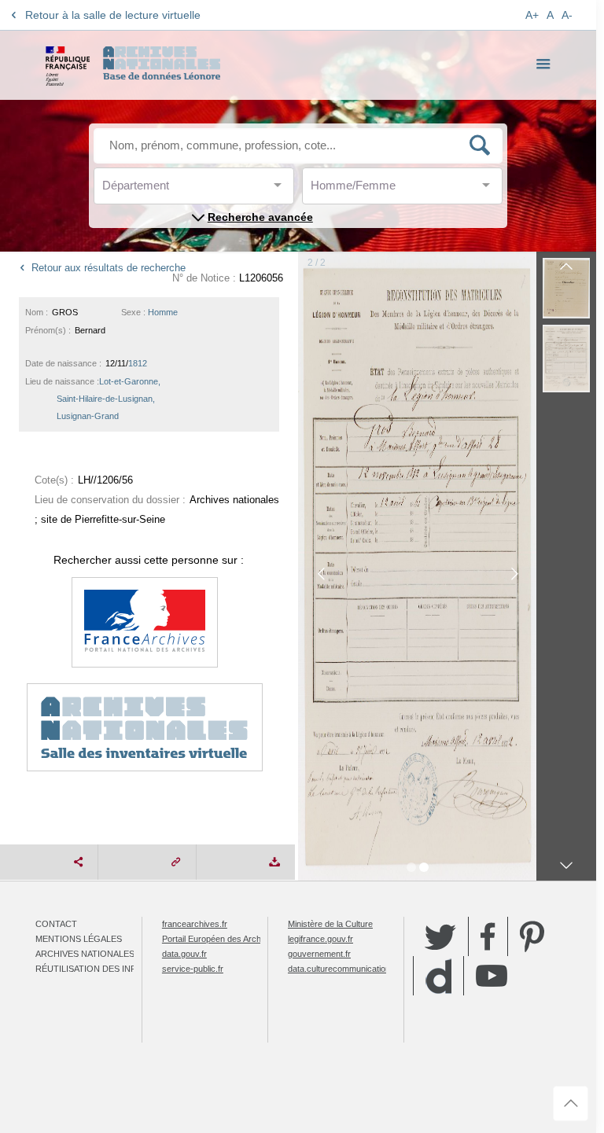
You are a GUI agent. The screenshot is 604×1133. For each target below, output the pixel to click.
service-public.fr (192, 968)
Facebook (488, 936)
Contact (56, 924)
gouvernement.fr (319, 953)
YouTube (491, 975)
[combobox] (173, 190)
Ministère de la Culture (330, 924)
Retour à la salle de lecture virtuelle (113, 15)
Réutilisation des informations (111, 968)
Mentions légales (78, 939)
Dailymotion (438, 976)
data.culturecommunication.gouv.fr (353, 968)
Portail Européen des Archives (219, 939)
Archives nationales (84, 953)
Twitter (440, 936)
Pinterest (532, 936)
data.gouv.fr (184, 953)
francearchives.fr (194, 924)
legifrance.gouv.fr (320, 939)
